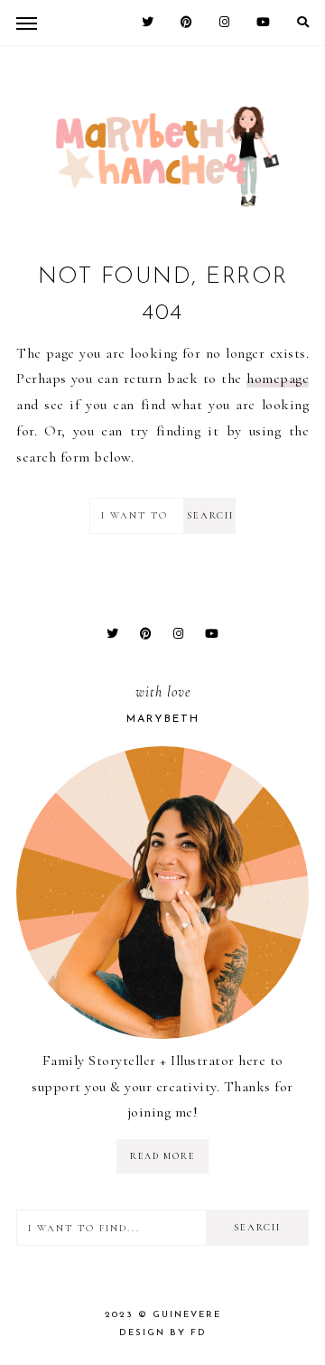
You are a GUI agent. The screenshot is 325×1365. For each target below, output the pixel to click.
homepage (277, 378)
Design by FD (163, 1333)
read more (162, 1156)
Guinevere (187, 1315)
